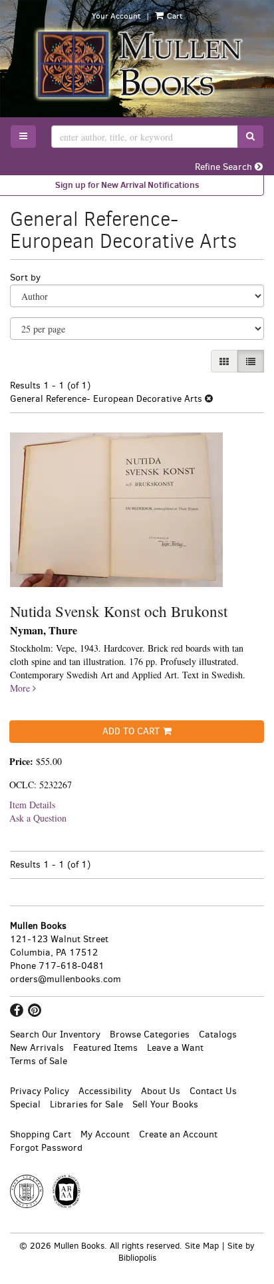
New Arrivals (37, 1047)
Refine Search (225, 167)
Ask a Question (38, 818)
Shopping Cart (40, 1134)
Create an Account (178, 1134)
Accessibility (105, 1091)
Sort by (25, 277)
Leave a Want (175, 1047)
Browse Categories (150, 1034)
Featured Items (105, 1047)
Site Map (202, 1245)
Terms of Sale (38, 1061)
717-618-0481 (71, 966)
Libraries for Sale (86, 1104)
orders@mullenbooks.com (65, 979)
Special (25, 1104)
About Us (160, 1091)
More (21, 688)
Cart (173, 16)
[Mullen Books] (137, 64)
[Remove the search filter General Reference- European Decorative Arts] (209, 398)
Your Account (116, 16)
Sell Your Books (165, 1104)
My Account (105, 1134)
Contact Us (213, 1091)
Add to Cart (131, 731)
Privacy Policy (39, 1091)
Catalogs (218, 1034)
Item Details (32, 804)
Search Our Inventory (55, 1034)
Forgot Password (46, 1147)
